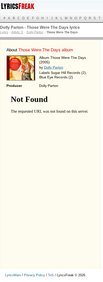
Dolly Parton (53, 67)
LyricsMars (13, 275)
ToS (51, 275)
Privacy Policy (34, 275)
